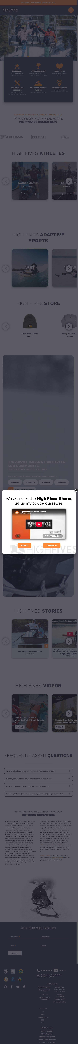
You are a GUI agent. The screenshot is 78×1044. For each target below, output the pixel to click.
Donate (24, 545)
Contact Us (52, 545)
